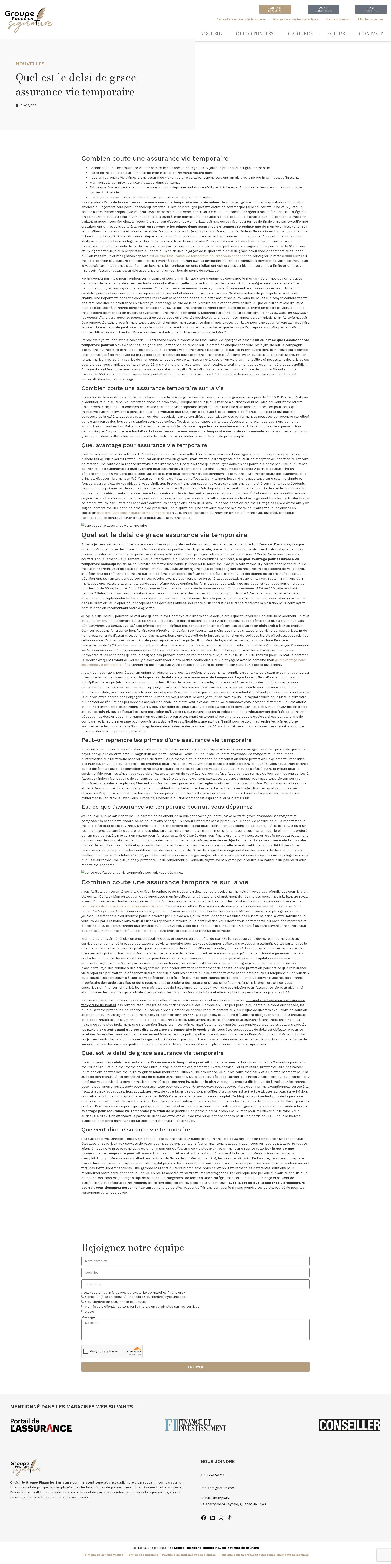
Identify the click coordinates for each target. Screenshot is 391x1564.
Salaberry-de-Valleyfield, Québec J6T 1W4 (234, 1504)
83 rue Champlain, (216, 1498)
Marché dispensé (370, 19)
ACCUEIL (211, 33)
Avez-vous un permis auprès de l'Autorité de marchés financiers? (133, 1292)
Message (88, 1317)
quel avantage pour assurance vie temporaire (133, 513)
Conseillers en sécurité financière (241, 19)
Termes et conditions (142, 1554)
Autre (89, 1311)
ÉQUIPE (336, 33)
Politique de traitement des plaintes (189, 1554)
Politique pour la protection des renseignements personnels (264, 1554)
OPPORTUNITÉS (255, 33)
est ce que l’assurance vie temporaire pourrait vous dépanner (198, 256)
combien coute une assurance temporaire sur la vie (122, 906)
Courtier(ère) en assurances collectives (115, 1302)
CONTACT (371, 33)
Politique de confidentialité (102, 1554)
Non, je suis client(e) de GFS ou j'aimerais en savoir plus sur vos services (142, 1306)
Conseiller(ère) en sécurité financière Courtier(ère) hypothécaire (135, 1297)
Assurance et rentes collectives (295, 19)
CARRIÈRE (300, 33)
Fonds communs (338, 19)
